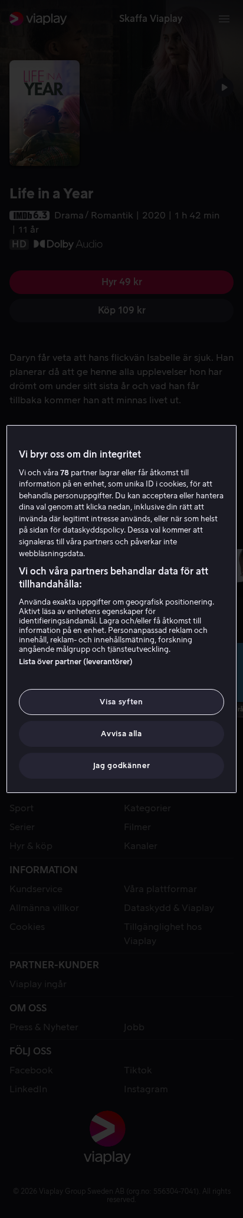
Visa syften (121, 702)
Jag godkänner (121, 765)
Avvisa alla (121, 733)
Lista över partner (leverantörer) (76, 661)
